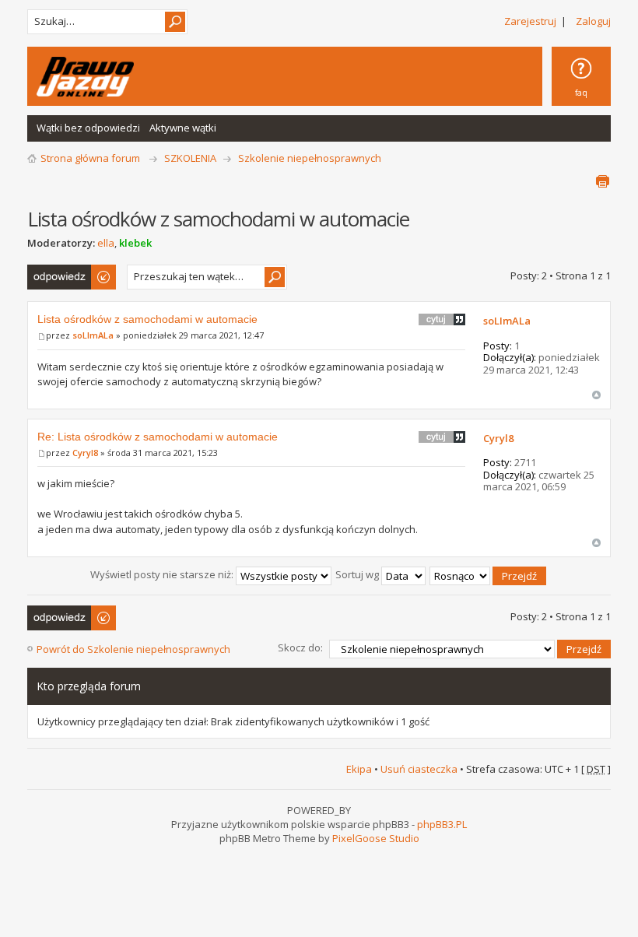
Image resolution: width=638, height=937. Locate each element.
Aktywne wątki (182, 128)
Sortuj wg (358, 574)
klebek (135, 243)
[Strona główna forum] (85, 77)
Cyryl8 (85, 452)
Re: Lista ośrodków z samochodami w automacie (157, 436)
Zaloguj (593, 21)
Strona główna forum (90, 158)
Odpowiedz (54, 272)
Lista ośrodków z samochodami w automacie (147, 319)
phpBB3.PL (442, 824)
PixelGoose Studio (375, 838)
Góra (596, 395)
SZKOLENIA (190, 158)
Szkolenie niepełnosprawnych (309, 158)
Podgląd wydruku (602, 181)
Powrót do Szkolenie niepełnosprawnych (133, 649)
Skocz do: (300, 647)
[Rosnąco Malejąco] (488, 574)
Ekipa (359, 769)
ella (105, 243)
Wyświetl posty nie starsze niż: (163, 574)
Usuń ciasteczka (418, 769)
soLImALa (93, 335)
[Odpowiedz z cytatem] (442, 319)
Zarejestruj (530, 21)
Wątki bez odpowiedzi (88, 128)
